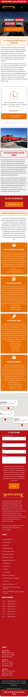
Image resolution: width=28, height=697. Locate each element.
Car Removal (6, 542)
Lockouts (5, 569)
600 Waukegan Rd (9, 653)
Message (4, 455)
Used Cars (6, 545)
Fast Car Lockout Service (14, 321)
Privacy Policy (9, 527)
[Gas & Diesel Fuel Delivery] (14, 279)
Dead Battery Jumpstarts (14, 362)
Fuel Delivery (6, 563)
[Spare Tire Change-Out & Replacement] (14, 245)
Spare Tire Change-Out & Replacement (14, 250)
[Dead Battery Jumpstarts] (14, 357)
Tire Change (6, 572)
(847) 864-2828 (21, 2)
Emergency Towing (7, 554)
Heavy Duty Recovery (8, 584)
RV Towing (6, 581)
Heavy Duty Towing (7, 575)
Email (4, 442)
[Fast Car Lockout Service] (14, 316)
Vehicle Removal (7, 548)
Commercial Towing (8, 551)
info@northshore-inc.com (14, 688)
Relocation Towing (7, 557)
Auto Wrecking (6, 539)
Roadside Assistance (8, 560)
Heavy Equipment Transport (11, 578)
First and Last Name (7, 435)
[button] (5, 420)
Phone (4, 448)
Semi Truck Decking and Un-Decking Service (13, 592)
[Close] (12, 413)
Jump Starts (6, 566)
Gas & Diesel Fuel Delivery (14, 283)
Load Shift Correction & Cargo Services (12, 587)
